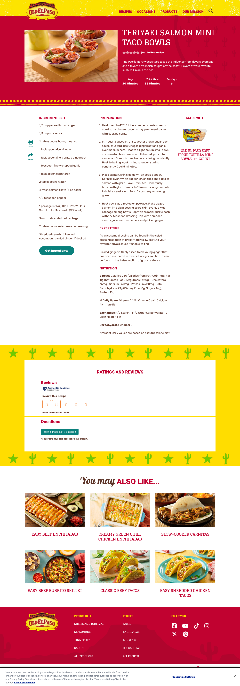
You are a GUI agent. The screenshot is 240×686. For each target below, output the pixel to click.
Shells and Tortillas (89, 624)
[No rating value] (131, 53)
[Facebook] (174, 626)
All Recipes (131, 656)
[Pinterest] (186, 634)
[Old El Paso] (42, 622)
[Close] (234, 676)
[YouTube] (185, 626)
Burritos (129, 640)
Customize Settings (183, 677)
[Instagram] (207, 626)
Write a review (155, 52)
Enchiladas (131, 632)
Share (30, 159)
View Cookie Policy (24, 682)
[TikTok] (196, 626)
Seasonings (82, 632)
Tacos (127, 624)
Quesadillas (132, 648)
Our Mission (193, 12)
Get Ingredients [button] (56, 250)
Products (169, 12)
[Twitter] (174, 634)
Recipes (125, 12)
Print (31, 146)
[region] (120, 676)
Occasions (146, 12)
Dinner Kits (82, 640)
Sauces (79, 648)
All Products (83, 656)
